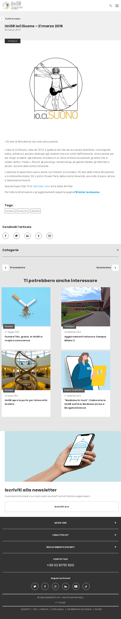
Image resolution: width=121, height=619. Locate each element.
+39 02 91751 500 (60, 565)
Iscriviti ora (62, 506)
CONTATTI (25, 609)
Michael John (42, 186)
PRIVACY (44, 609)
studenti (35, 211)
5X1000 (98, 609)
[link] (26, 318)
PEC (35, 609)
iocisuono (23, 211)
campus (10, 211)
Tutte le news (12, 18)
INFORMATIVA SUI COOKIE (79, 609)
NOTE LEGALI (58, 609)
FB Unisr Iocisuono (87, 192)
